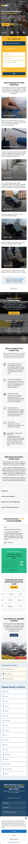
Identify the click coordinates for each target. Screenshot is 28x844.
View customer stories (14, 324)
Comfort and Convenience (8, 496)
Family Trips (4, 491)
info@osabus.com (23, 1)
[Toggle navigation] (25, 5)
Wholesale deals (19, 279)
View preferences (14, 839)
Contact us (9, 282)
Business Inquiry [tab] (11, 48)
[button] (26, 818)
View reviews (15, 569)
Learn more (19, 333)
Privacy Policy (22, 69)
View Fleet (9, 333)
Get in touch (13, 357)
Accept (14, 831)
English (2, 1)
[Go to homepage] (5, 5)
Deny (14, 835)
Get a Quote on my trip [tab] (13, 43)
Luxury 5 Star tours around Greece (10, 507)
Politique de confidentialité (14, 842)
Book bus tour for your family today (10, 502)
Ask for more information (7, 125)
